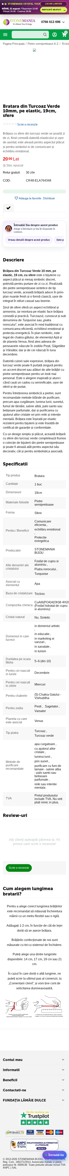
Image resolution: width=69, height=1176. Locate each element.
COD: (7, 180)
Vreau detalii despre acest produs (29, 240)
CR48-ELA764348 (38, 180)
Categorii (5, 34)
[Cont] (54, 34)
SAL (14, 1167)
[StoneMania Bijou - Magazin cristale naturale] (19, 21)
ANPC (6, 1167)
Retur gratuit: (11, 172)
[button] (49, 198)
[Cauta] (45, 34)
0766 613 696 (50, 22)
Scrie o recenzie (27, 124)
